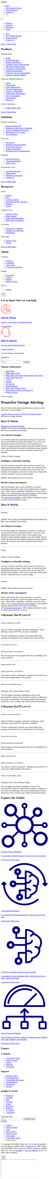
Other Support (11, 216)
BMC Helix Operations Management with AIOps (24, 375)
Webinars (9, 204)
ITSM (8, 58)
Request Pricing (12, 10)
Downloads (10, 1084)
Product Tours (11, 241)
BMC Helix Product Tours (16, 388)
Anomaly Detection (13, 171)
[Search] (7, 14)
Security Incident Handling (16, 75)
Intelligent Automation (14, 175)
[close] (2, 359)
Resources (9, 27)
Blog (7, 6)
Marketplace (10, 233)
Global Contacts (12, 1060)
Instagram (9, 1106)
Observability (11, 85)
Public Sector (11, 163)
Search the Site (6, 1117)
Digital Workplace (12, 60)
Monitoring (5, 426)
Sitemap (9, 1086)
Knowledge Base (12, 1078)
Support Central (12, 214)
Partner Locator (11, 282)
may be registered (31, 1150)
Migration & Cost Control (15, 132)
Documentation (11, 386)
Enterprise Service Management (18, 151)
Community (10, 1113)
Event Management (13, 87)
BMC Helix (10, 371)
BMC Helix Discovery (14, 378)
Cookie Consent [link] (11, 1140)
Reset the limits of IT (13, 126)
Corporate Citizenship (14, 267)
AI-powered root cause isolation (24, 493)
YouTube (9, 1102)
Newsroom (10, 275)
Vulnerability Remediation (15, 94)
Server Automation (13, 96)
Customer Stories (12, 200)
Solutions (9, 25)
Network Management (14, 89)
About (8, 29)
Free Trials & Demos (13, 8)
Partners (9, 279)
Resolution (20, 426)
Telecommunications (13, 161)
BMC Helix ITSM (13, 373)
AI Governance (11, 134)
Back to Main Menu (8, 44)
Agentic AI (10, 178)
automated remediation (12, 498)
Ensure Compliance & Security (17, 130)
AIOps (8, 83)
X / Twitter (10, 1110)
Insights (9, 195)
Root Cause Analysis (13, 147)
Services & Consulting (14, 228)
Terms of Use (31, 1146)
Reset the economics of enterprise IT (19, 390)
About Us (9, 261)
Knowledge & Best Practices (16, 202)
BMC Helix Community (15, 220)
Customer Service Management (17, 64)
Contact (9, 277)
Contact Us (10, 12)
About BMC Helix (13, 1058)
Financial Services (12, 159)
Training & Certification (15, 231)
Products (9, 23)
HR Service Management (15, 67)
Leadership (10, 263)
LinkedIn (9, 1098)
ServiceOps (10, 143)
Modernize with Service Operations (19, 128)
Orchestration (11, 98)
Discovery (9, 100)
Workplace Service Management (18, 73)
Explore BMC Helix (13, 108)
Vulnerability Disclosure (15, 1080)
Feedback (9, 1065)
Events (8, 206)
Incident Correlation (13, 149)
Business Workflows (13, 62)
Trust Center (10, 265)
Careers (8, 290)
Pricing (8, 243)
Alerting (13, 426)
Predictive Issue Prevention (16, 145)
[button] (24, 515)
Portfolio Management (14, 71)
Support (9, 382)
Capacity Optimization (14, 92)
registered (19, 1150)
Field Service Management (16, 69)
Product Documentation (15, 218)
